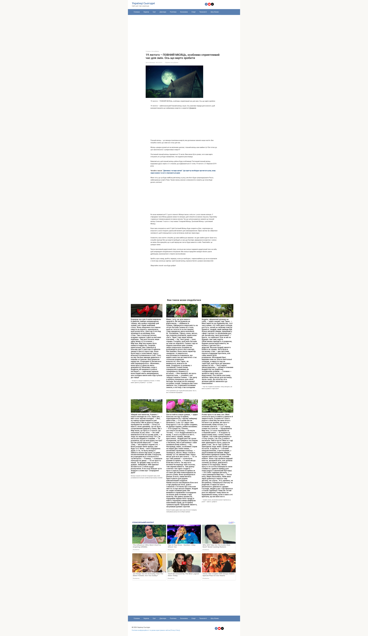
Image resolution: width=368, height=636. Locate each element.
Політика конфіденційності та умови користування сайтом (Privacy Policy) (156, 630)
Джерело (192, 108)
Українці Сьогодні (143, 3)
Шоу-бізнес (215, 12)
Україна (146, 12)
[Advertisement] (184, 31)
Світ (154, 12)
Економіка (184, 12)
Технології (203, 12)
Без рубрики (174, 62)
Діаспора (163, 12)
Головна (137, 12)
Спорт (193, 12)
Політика (173, 12)
